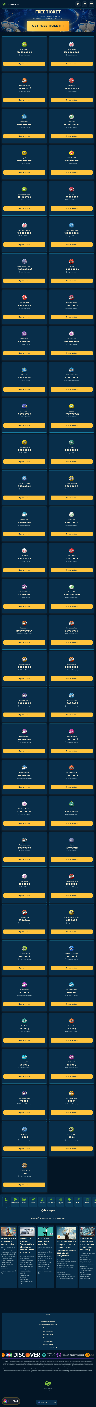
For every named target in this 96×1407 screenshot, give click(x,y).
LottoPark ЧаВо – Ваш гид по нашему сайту (8, 1241)
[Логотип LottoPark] (10, 4)
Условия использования (48, 1321)
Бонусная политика (48, 1331)
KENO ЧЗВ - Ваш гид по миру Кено (43, 1241)
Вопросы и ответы (48, 1337)
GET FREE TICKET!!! (48, 26)
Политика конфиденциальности (48, 1324)
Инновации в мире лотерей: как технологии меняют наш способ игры (87, 1244)
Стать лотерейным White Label (48, 1347)
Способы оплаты (48, 1344)
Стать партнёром (48, 1341)
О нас (48, 1317)
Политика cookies (48, 1327)
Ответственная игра (48, 1334)
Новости (48, 1314)
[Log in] (78, 4)
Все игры (49, 1210)
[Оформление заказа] (85, 4)
